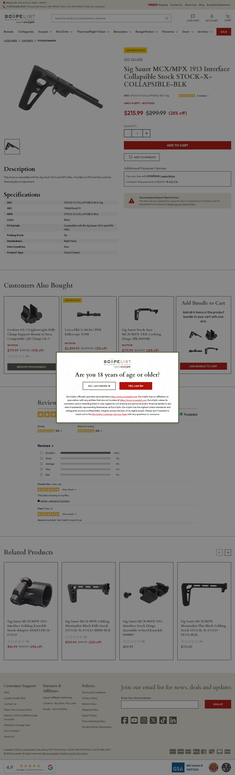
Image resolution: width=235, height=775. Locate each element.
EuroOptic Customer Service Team (109, 414)
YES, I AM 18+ (135, 386)
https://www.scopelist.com (123, 396)
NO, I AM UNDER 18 (99, 386)
